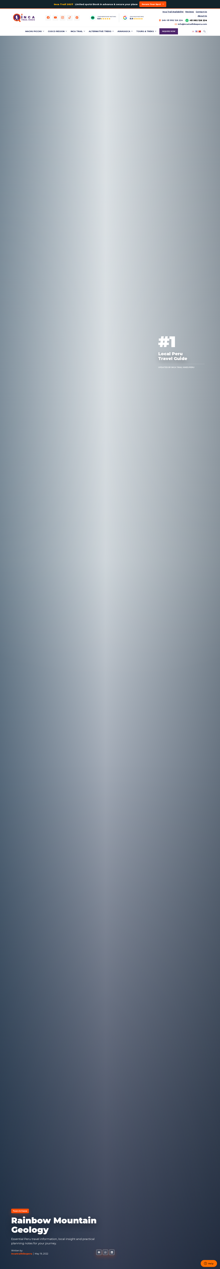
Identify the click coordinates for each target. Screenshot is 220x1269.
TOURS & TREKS (145, 31)
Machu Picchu (33, 31)
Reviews (189, 12)
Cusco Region (56, 31)
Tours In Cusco (20, 1211)
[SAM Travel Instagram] (62, 18)
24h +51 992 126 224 (172, 20)
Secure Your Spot (151, 4)
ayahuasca (123, 31)
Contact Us (201, 12)
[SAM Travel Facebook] (48, 18)
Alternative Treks (100, 31)
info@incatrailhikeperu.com (192, 24)
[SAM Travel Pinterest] (77, 18)
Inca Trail (77, 31)
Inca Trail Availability (173, 12)
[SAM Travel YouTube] (55, 18)
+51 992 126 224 (198, 20)
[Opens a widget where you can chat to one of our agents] (209, 1264)
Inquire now (168, 31)
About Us (202, 16)
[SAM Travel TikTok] (70, 18)
